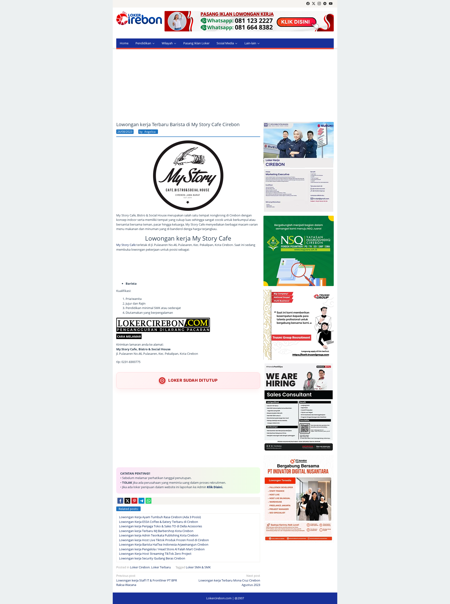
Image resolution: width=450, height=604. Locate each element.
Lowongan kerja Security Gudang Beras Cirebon (152, 558)
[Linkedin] (325, 4)
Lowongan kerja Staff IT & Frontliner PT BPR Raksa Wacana (146, 580)
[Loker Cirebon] (139, 19)
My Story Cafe (126, 245)
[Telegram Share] (141, 501)
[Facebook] (308, 4)
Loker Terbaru (161, 567)
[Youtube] (331, 4)
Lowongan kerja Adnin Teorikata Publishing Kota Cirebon (158, 535)
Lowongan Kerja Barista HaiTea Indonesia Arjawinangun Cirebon (163, 544)
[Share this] (120, 501)
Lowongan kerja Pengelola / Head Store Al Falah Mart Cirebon (162, 549)
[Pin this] (134, 501)
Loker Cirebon (140, 567)
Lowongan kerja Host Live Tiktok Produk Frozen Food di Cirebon (164, 540)
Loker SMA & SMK (198, 567)
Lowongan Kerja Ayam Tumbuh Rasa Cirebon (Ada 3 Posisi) (160, 517)
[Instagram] (319, 4)
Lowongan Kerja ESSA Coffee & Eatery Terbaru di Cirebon (158, 522)
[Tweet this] (127, 501)
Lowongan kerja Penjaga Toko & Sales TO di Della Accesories (160, 526)
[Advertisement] (225, 85)
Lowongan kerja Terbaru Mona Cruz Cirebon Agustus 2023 (229, 580)
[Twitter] (313, 4)
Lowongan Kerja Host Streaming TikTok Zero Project (155, 553)
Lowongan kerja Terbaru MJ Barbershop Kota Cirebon (156, 531)
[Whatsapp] (148, 501)
